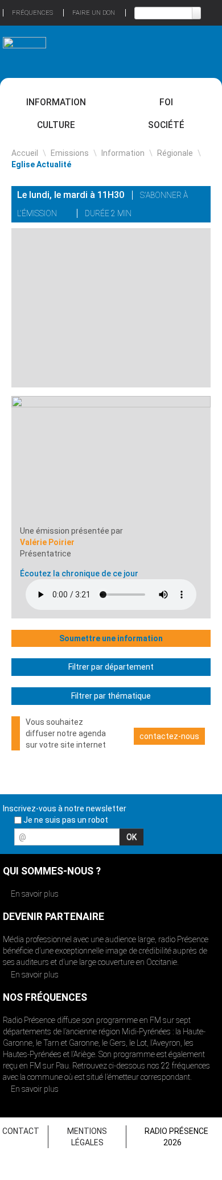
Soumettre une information (111, 638)
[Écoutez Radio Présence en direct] (97, 51)
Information (56, 102)
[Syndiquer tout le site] (210, 840)
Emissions (70, 153)
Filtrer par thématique (111, 695)
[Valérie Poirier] (111, 460)
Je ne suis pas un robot (65, 819)
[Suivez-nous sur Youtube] (190, 840)
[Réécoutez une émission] (197, 50)
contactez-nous (169, 736)
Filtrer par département (111, 666)
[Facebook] (168, 215)
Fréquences (32, 12)
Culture (56, 124)
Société (166, 124)
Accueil (24, 153)
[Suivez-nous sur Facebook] (150, 840)
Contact (20, 1131)
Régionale (175, 153)
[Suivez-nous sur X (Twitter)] (170, 840)
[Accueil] (24, 47)
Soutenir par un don (179, 1094)
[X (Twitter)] (154, 215)
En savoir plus (34, 893)
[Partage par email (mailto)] (183, 215)
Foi (166, 102)
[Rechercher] (196, 13)
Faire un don (93, 12)
